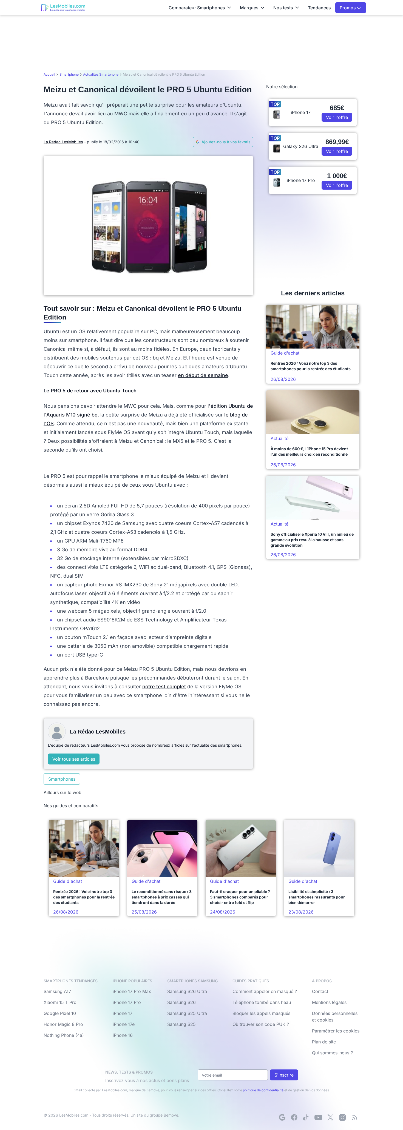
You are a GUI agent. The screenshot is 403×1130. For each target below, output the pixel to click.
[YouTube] (318, 1117)
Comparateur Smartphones (197, 7)
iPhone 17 (122, 1013)
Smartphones (61, 779)
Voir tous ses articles (73, 759)
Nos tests (283, 7)
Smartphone (69, 74)
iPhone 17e (124, 1024)
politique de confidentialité (263, 1090)
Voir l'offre (337, 117)
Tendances (319, 7)
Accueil (49, 74)
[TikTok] (306, 1117)
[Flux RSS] (354, 1117)
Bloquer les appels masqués (261, 1013)
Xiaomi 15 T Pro (60, 1002)
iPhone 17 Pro (127, 1002)
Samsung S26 (181, 1002)
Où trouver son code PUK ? (260, 1024)
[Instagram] (342, 1117)
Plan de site (324, 1042)
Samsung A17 (57, 991)
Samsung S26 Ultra (187, 991)
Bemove (171, 1115)
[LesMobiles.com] (63, 8)
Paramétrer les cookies (335, 1031)
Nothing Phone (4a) (64, 1035)
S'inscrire (284, 1075)
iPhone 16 (123, 1035)
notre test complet (164, 686)
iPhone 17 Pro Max (132, 991)
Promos (348, 7)
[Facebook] (294, 1117)
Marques (249, 7)
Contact (320, 991)
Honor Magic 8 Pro (63, 1024)
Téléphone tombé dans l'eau (261, 1002)
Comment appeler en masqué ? (264, 991)
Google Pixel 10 (60, 1013)
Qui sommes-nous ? (332, 1052)
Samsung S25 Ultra (187, 1013)
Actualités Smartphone (100, 74)
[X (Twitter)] (330, 1117)
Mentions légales (329, 1002)
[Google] (282, 1117)
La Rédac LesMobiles (63, 141)
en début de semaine (203, 375)
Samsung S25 (181, 1024)
